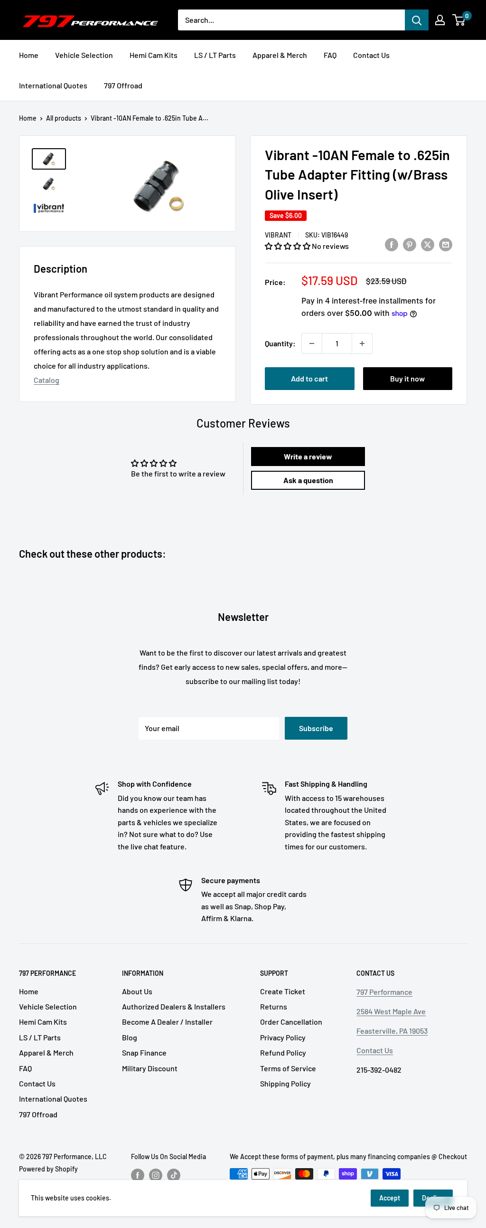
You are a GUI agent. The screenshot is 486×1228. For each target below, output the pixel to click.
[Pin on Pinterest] (409, 244)
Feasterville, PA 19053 (392, 1030)
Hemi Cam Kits (154, 54)
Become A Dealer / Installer (167, 1021)
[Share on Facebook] (391, 244)
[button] (288, 245)
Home (28, 54)
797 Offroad (123, 85)
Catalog (46, 379)
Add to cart (309, 378)
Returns (273, 1006)
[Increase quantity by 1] (362, 343)
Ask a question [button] (308, 480)
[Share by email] (445, 244)
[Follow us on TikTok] (173, 1174)
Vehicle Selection (84, 54)
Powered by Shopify (48, 1169)
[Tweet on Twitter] (427, 244)
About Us (137, 991)
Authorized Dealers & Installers (173, 1006)
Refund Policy (283, 1052)
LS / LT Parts (215, 54)
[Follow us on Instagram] (155, 1174)
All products (63, 118)
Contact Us (371, 54)
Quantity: (280, 343)
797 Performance (384, 991)
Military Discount (150, 1068)
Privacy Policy (283, 1037)
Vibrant (278, 235)
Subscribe (316, 728)
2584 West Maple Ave (391, 1011)
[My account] (440, 20)
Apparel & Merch (279, 54)
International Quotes (53, 85)
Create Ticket (282, 991)
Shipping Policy (285, 1083)
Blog (129, 1037)
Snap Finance (144, 1052)
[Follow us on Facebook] (137, 1174)
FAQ (330, 54)
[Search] (417, 20)
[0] (459, 20)
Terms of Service (288, 1068)
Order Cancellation (291, 1021)
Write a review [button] (308, 456)
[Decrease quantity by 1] (312, 343)
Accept (389, 1198)
